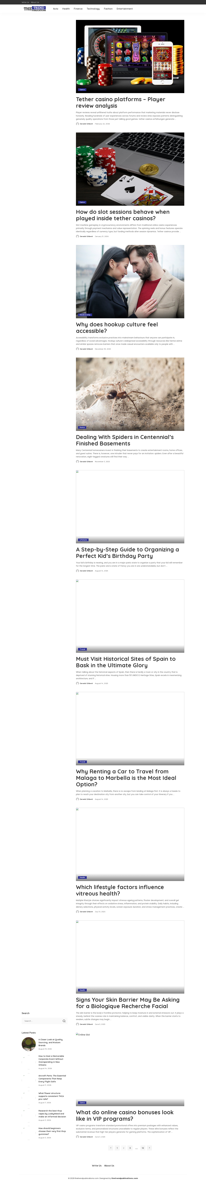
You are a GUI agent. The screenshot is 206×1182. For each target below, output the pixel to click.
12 (143, 1148)
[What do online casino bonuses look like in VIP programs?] (130, 1069)
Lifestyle (83, 540)
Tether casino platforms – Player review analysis (120, 102)
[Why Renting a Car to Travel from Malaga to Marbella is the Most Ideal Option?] (130, 728)
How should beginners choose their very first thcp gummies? (52, 1131)
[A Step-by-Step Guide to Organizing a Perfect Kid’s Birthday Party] (130, 506)
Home (82, 427)
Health (82, 877)
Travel (82, 649)
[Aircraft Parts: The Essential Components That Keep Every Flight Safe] (29, 1080)
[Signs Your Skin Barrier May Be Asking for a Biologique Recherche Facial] (130, 957)
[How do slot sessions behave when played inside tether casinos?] (130, 169)
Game (82, 90)
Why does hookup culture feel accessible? (117, 327)
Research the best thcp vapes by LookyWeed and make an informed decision (52, 1114)
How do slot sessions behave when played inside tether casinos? (123, 215)
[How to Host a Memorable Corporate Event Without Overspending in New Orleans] (29, 1062)
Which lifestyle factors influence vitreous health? (120, 890)
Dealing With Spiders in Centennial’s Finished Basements (125, 440)
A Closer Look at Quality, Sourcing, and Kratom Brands (51, 1042)
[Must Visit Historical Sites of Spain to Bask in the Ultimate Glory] (130, 616)
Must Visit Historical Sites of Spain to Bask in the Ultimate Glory (126, 662)
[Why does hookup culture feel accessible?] (130, 281)
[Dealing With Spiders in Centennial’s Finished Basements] (130, 394)
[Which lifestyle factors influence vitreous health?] (130, 844)
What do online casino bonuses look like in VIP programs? (125, 1115)
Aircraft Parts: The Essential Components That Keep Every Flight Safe (52, 1078)
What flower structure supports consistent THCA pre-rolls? (51, 1096)
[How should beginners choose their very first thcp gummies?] (29, 1133)
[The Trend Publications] (35, 8)
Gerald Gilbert (86, 124)
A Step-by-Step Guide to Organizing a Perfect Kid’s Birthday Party (127, 552)
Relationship (85, 315)
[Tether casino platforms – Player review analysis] (130, 56)
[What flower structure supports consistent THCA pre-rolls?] (29, 1098)
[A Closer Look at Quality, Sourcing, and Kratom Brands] (29, 1044)
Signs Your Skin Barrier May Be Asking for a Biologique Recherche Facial (128, 1003)
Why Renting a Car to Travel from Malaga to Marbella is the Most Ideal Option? (126, 778)
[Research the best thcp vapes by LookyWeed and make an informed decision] (29, 1115)
